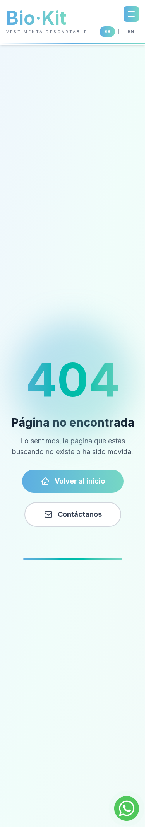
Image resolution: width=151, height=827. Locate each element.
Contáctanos (80, 514)
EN (130, 31)
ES (107, 31)
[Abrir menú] (131, 14)
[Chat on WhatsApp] (126, 808)
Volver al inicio (80, 481)
